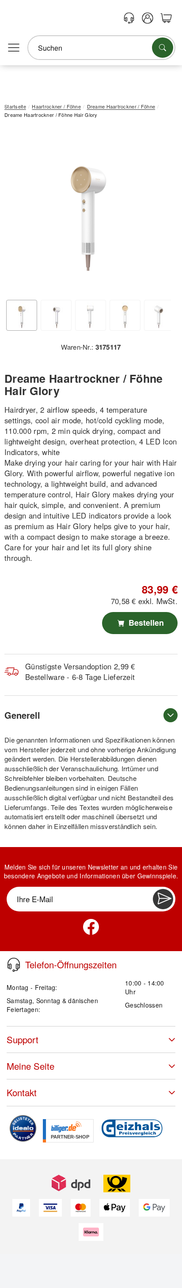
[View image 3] (90, 315)
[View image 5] (159, 315)
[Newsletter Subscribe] (163, 899)
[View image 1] (21, 315)
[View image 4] (125, 315)
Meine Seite (30, 1066)
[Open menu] (13, 48)
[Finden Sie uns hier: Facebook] (91, 927)
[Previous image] (18, 212)
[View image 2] (56, 315)
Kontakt (22, 1092)
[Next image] (158, 212)
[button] (88, 210)
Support (22, 1039)
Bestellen (145, 622)
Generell (22, 715)
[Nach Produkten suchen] (162, 47)
